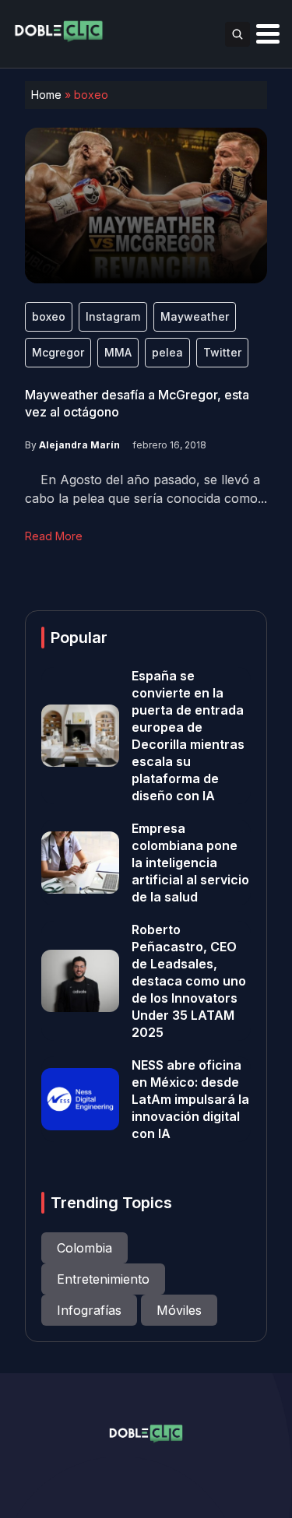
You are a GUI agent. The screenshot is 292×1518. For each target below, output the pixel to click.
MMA (118, 352)
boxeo (48, 316)
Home (46, 94)
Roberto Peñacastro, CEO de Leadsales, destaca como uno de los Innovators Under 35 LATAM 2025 (189, 981)
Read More (54, 536)
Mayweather (194, 316)
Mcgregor (58, 352)
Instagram (113, 316)
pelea (167, 352)
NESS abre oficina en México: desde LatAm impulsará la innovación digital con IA (190, 1099)
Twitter (222, 352)
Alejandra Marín (79, 445)
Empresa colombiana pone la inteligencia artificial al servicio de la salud (190, 862)
